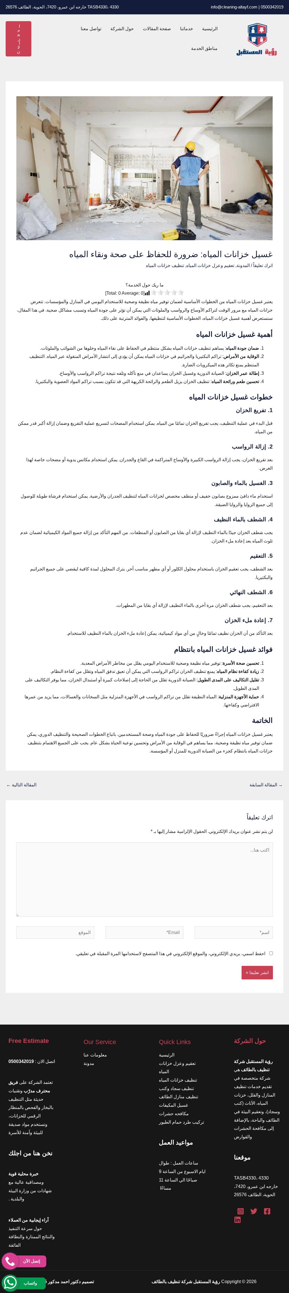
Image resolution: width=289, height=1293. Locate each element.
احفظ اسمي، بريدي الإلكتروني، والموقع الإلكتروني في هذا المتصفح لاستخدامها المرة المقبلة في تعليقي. (170, 953)
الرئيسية (210, 28)
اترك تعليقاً (263, 265)
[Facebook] (267, 1211)
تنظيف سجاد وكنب (176, 1088)
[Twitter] (253, 1211)
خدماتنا (186, 28)
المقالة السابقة (266, 784)
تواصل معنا (91, 28)
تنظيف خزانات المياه (165, 265)
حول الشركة (122, 28)
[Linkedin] (237, 1219)
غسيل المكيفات (173, 1105)
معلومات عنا (95, 1055)
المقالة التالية (21, 784)
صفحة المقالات (157, 28)
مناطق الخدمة (204, 48)
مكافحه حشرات (174, 1113)
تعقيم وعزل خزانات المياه (210, 265)
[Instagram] (240, 1211)
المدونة (243, 265)
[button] (18, 38)
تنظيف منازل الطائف (178, 1096)
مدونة (89, 1063)
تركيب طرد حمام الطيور (181, 1122)
